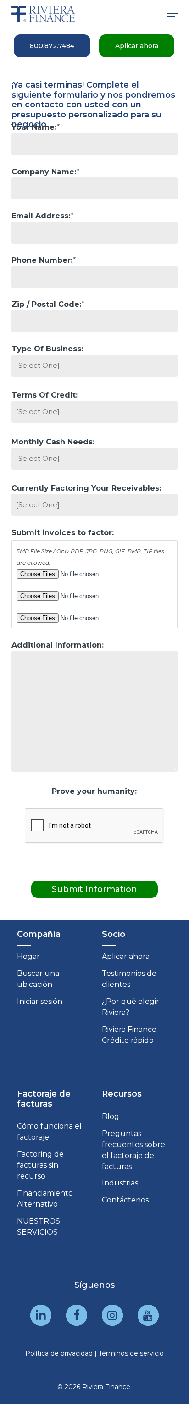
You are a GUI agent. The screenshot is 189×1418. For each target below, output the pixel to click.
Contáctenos (125, 1200)
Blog (110, 1116)
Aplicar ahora (126, 956)
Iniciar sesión (39, 1001)
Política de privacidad (59, 1353)
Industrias (120, 1183)
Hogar (28, 956)
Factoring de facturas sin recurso (40, 1165)
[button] (172, 13)
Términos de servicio (131, 1353)
